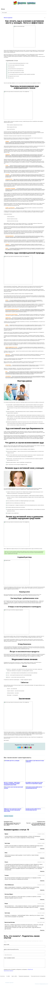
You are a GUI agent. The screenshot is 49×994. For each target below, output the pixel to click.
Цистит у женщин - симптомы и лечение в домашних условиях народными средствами (12, 783)
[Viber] (27, 747)
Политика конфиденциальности (41, 983)
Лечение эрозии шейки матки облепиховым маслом (33, 809)
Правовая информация (24, 976)
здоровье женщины (8, 816)
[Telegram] (23, 747)
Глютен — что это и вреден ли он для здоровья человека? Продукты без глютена (35, 824)
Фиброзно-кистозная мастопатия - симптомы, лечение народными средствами (13, 810)
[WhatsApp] (29, 747)
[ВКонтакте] (20, 747)
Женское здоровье (8, 17)
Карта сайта (14, 976)
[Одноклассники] (22, 747)
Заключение (11, 77)
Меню (3, 9)
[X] (25, 747)
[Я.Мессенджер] (18, 747)
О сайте (8, 976)
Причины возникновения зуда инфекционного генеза (18, 63)
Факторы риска (12, 66)
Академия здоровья (9, 982)
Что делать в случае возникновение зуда (16, 70)
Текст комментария (9, 957)
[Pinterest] (31, 747)
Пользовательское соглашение (38, 976)
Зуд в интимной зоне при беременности (16, 68)
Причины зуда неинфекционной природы (16, 65)
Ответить (42, 839)
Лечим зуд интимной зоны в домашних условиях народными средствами (22, 74)
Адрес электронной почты (11, 949)
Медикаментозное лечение (14, 76)
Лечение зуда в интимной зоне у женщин (16, 72)
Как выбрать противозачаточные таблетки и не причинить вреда (34, 783)
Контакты (2, 976)
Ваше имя (6, 944)
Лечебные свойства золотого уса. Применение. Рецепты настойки (12, 824)
